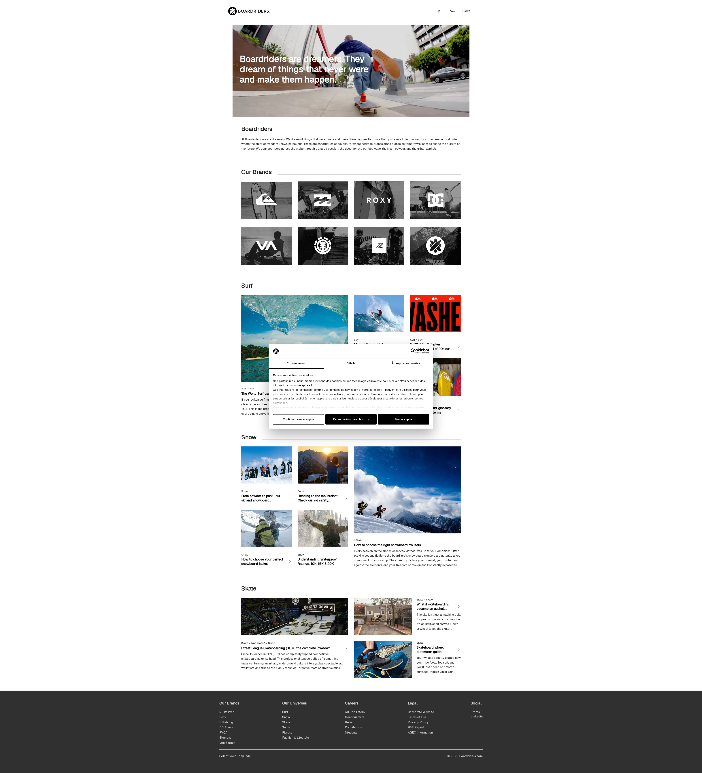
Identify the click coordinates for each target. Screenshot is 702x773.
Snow (451, 11)
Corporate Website (421, 712)
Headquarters (354, 717)
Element (225, 738)
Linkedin (477, 716)
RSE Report (416, 727)
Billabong (226, 722)
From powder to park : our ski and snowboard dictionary (260, 500)
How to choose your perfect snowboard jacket (262, 561)
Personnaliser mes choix (349, 419)
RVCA (223, 732)
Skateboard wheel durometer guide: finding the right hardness (430, 654)
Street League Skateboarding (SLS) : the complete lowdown (286, 648)
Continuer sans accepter (298, 419)
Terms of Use (417, 717)
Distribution (353, 727)
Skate (466, 11)
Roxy (222, 717)
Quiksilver (226, 712)
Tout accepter (403, 419)
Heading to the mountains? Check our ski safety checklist (318, 500)
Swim (286, 727)
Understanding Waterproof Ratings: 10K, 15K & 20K (317, 561)
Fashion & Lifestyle (295, 738)
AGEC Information (420, 732)
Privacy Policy (418, 722)
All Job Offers (355, 712)
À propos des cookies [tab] (406, 363)
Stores (475, 712)
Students (351, 732)
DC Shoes (226, 727)
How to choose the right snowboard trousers (387, 545)
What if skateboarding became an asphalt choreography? (433, 608)
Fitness (287, 732)
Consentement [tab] (296, 363)
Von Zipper (227, 743)
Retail (349, 722)
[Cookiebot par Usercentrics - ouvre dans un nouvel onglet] (413, 351)
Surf (437, 11)
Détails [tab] (351, 363)
